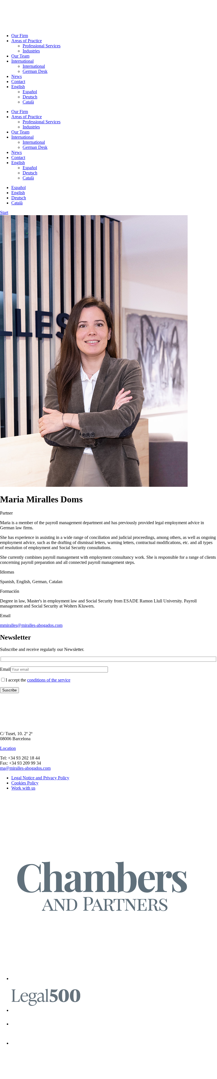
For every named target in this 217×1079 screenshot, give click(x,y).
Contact (18, 81)
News (16, 76)
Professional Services (41, 45)
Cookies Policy (24, 782)
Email (5, 669)
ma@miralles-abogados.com (25, 768)
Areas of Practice (26, 40)
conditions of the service (48, 680)
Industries (31, 50)
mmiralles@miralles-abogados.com (31, 625)
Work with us (23, 788)
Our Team (20, 56)
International (22, 61)
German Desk (35, 71)
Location (8, 748)
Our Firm (19, 35)
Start (4, 212)
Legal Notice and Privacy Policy (40, 777)
